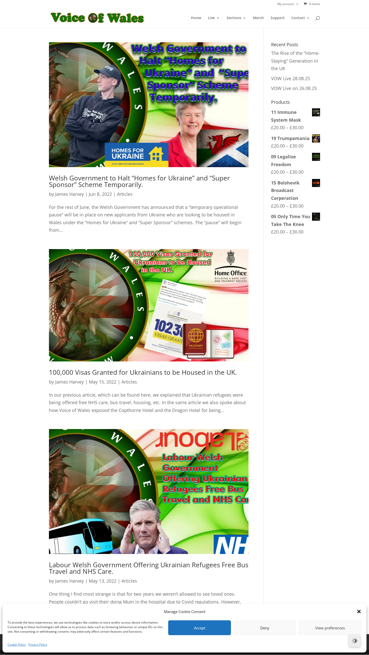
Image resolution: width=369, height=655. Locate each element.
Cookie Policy (17, 644)
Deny (264, 627)
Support (278, 18)
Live (211, 18)
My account (285, 4)
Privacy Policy (37, 644)
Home (196, 18)
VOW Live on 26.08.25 (294, 88)
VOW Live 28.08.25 (290, 78)
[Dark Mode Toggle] (354, 640)
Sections (234, 18)
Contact (298, 18)
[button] (358, 611)
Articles (125, 194)
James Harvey (69, 194)
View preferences (330, 627)
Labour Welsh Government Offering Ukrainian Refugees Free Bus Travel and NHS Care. (148, 568)
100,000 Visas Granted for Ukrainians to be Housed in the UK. (143, 372)
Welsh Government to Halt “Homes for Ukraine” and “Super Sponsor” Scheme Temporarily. (139, 181)
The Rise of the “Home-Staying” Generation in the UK (295, 60)
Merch (258, 18)
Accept (199, 627)
